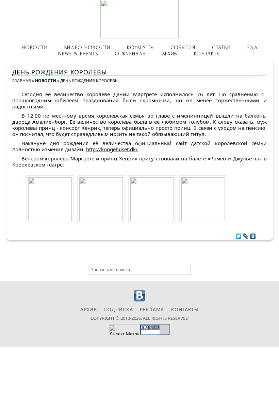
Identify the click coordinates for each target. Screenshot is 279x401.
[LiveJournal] (245, 234)
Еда (252, 48)
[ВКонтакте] (253, 234)
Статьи (221, 48)
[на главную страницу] (139, 19)
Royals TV (140, 48)
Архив (169, 54)
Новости (34, 48)
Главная (21, 81)
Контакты (207, 54)
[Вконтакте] (140, 300)
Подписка (118, 309)
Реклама (152, 309)
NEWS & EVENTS (78, 54)
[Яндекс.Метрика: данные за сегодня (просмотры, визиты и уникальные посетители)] (124, 330)
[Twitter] (238, 234)
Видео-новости (87, 48)
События (182, 48)
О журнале (130, 54)
